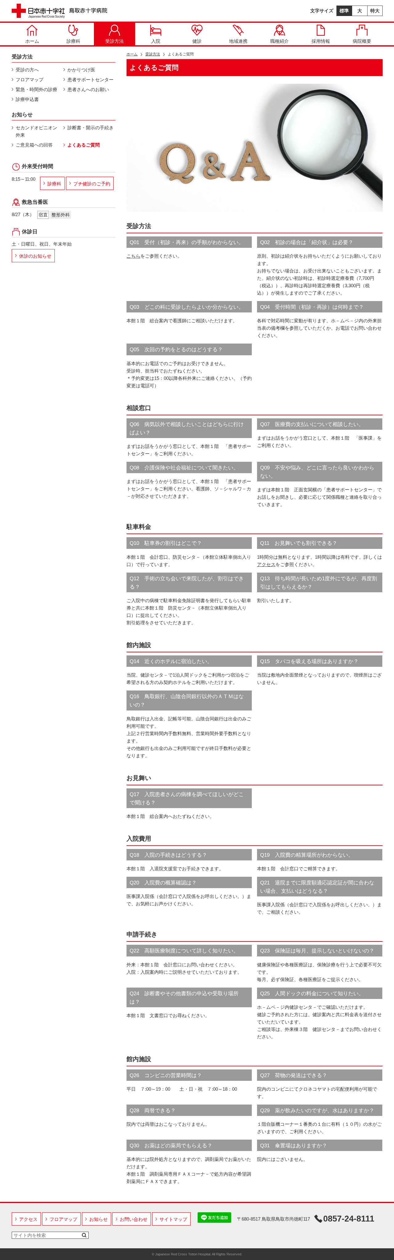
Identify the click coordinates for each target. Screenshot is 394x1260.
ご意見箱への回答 (34, 144)
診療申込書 (27, 99)
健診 (197, 41)
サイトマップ (173, 1219)
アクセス (266, 564)
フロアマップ (29, 79)
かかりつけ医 (81, 69)
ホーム (32, 41)
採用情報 (321, 41)
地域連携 (238, 41)
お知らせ (98, 1219)
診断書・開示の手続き (90, 127)
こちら (133, 256)
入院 (155, 41)
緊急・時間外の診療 (36, 89)
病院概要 (362, 41)
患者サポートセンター (90, 79)
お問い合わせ (133, 1219)
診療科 (73, 41)
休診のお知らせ (35, 256)
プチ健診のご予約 (91, 183)
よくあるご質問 (83, 144)
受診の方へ (27, 69)
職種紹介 (279, 41)
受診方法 (114, 41)
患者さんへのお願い (88, 89)
